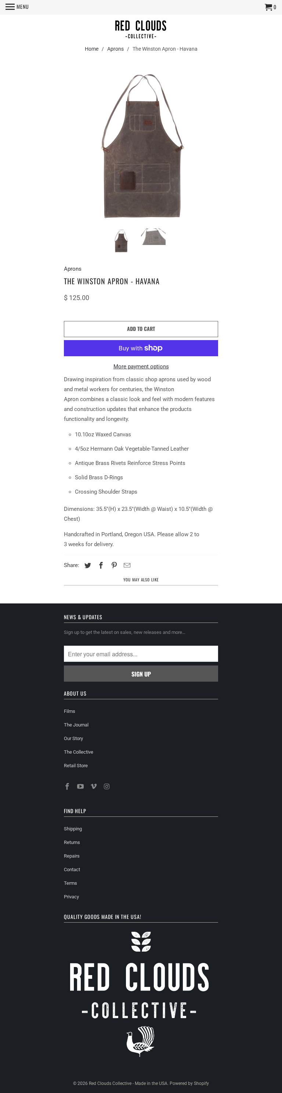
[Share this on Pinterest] (113, 565)
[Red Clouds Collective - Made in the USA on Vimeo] (94, 786)
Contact (72, 869)
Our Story (73, 738)
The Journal (76, 725)
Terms (70, 883)
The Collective (78, 752)
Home (91, 49)
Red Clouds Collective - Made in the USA (128, 1083)
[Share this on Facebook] (100, 565)
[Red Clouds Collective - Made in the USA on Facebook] (68, 786)
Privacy (71, 896)
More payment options (141, 366)
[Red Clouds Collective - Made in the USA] (141, 30)
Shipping (73, 829)
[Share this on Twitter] (87, 565)
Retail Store (76, 765)
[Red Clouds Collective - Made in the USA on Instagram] (107, 786)
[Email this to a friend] (126, 565)
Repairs (72, 856)
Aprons (115, 49)
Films (69, 711)
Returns (72, 842)
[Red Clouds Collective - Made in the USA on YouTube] (81, 786)
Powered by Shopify (189, 1083)
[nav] (17, 7)
